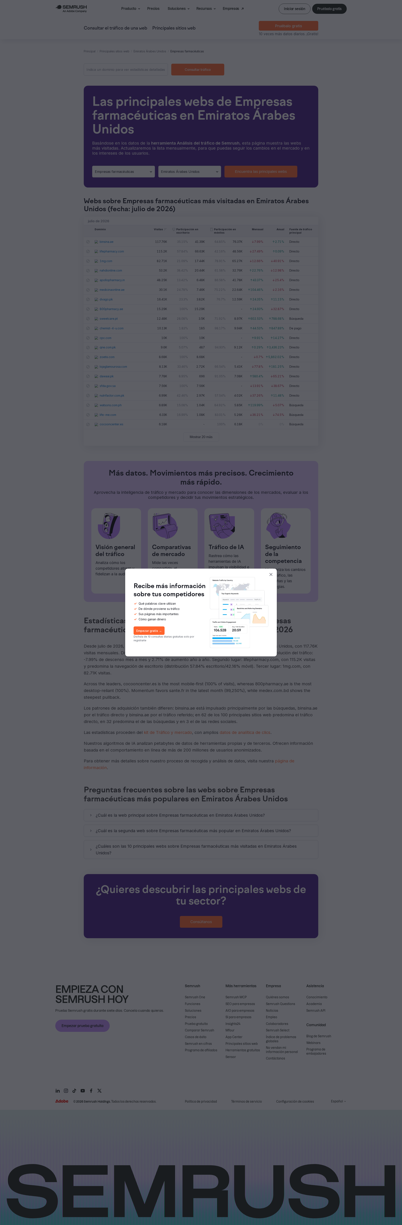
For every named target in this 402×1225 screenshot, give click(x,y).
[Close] (271, 574)
